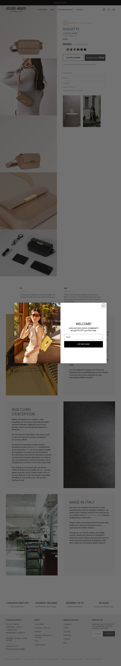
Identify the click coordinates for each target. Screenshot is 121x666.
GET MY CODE (83, 344)
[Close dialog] (104, 306)
